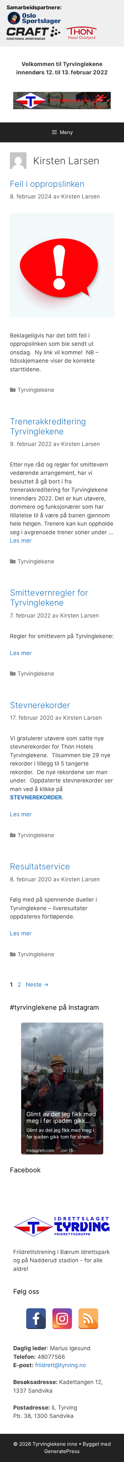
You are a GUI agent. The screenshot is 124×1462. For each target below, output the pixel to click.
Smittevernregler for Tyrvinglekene (49, 598)
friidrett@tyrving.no (60, 1365)
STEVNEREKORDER (36, 797)
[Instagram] (62, 1318)
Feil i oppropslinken (47, 184)
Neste (37, 984)
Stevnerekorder (40, 705)
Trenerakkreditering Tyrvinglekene (48, 426)
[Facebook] (36, 1318)
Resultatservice (40, 866)
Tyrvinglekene (36, 390)
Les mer (20, 540)
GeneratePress (62, 1451)
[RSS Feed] (88, 1318)
